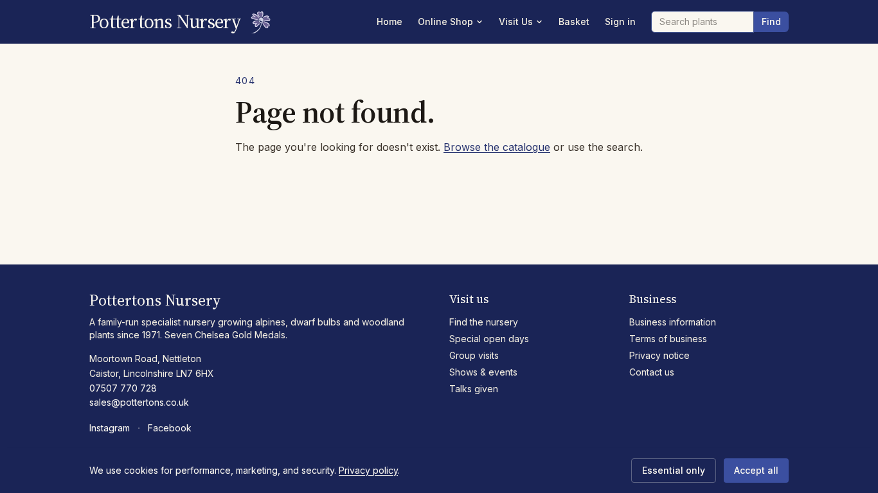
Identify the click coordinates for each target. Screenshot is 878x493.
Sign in (620, 21)
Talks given (473, 388)
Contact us (651, 372)
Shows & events (483, 372)
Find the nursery (483, 321)
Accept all (756, 470)
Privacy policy (368, 470)
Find (771, 21)
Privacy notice (659, 355)
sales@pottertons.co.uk (139, 402)
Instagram (109, 427)
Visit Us (516, 21)
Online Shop (445, 21)
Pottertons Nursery (165, 21)
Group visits (474, 355)
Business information (672, 321)
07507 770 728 (123, 388)
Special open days (489, 338)
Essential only (673, 470)
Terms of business (668, 338)
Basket (574, 21)
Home (389, 21)
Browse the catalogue (496, 147)
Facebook (170, 427)
